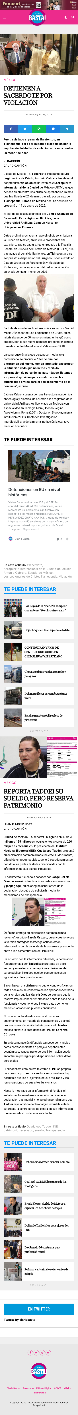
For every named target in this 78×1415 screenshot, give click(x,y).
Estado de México (40, 572)
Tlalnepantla (49, 576)
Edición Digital (43, 1388)
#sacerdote (34, 564)
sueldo (39, 1130)
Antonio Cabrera (15, 572)
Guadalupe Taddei (39, 1126)
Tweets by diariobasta (19, 1319)
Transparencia (55, 1130)
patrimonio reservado (18, 1130)
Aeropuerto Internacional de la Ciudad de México (37, 568)
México (67, 1388)
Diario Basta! (13, 1388)
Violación (65, 576)
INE (55, 1126)
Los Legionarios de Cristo (21, 576)
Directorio (28, 1388)
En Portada (40, 1392)
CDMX (57, 1388)
